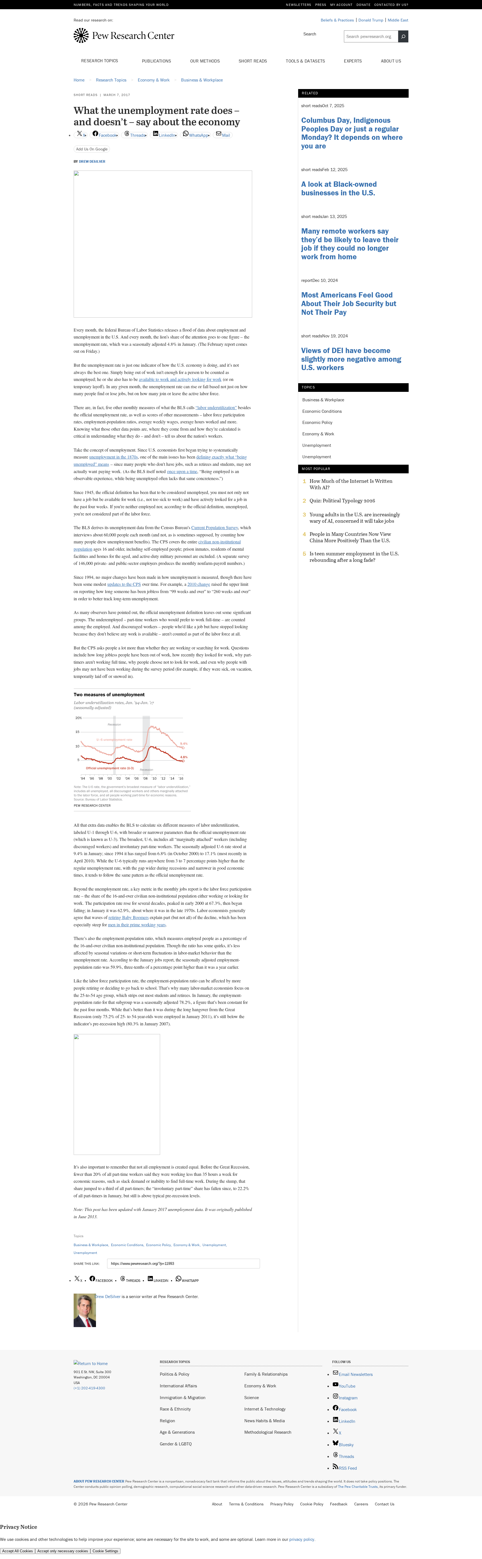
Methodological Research (267, 1432)
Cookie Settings (105, 1551)
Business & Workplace (91, 1245)
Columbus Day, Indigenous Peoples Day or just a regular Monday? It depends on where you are (352, 132)
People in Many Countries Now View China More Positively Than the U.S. (350, 537)
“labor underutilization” (216, 407)
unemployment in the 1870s (113, 457)
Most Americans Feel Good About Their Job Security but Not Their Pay (348, 303)
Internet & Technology (265, 1409)
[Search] (403, 36)
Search (309, 34)
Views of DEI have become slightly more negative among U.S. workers (351, 359)
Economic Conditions (127, 1245)
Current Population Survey (214, 527)
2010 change (198, 584)
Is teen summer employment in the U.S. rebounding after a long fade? (354, 556)
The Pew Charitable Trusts (358, 1486)
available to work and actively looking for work (180, 379)
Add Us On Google (92, 149)
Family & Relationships (266, 1374)
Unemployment (214, 1245)
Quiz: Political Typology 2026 (342, 500)
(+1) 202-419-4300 (89, 1388)
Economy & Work (186, 1245)
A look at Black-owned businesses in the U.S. (339, 188)
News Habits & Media (264, 1420)
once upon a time (182, 471)
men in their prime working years (137, 924)
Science (251, 1397)
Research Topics (100, 60)
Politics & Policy (174, 1374)
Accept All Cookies (17, 1551)
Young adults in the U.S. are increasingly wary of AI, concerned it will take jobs (355, 517)
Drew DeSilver (92, 161)
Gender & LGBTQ (176, 1444)
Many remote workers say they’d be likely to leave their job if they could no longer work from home (350, 243)
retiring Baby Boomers (129, 917)
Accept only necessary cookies (62, 1551)
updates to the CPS (124, 584)
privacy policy (301, 1539)
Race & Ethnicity (175, 1409)
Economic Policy (158, 1245)
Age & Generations (177, 1432)
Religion (167, 1420)
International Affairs (178, 1385)
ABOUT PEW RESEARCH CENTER (99, 1481)
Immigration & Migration (183, 1397)
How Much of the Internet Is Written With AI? (351, 484)
